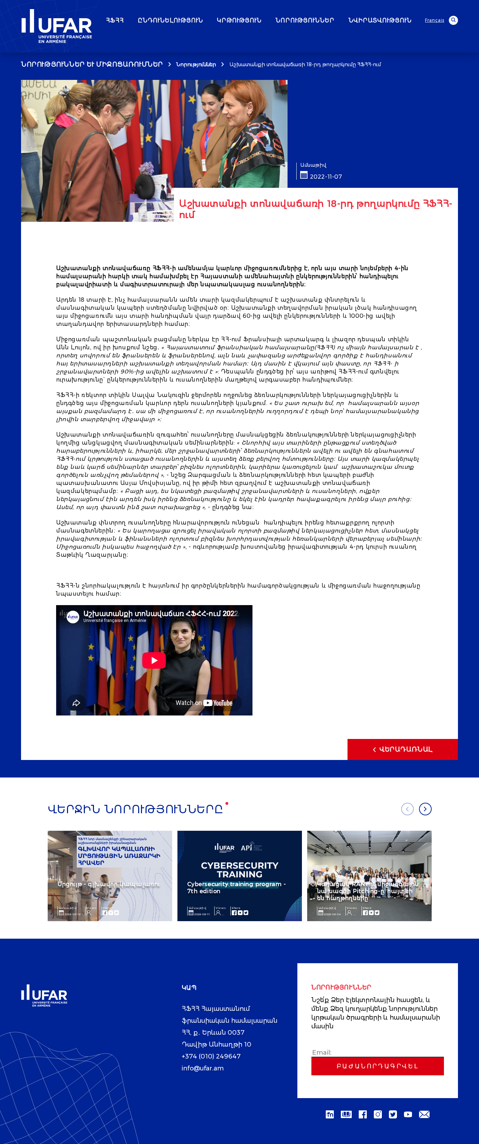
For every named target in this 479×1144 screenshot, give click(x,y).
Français (434, 20)
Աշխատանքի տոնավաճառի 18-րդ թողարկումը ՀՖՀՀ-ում (305, 64)
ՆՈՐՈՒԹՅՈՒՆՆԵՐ (305, 20)
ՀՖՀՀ (115, 20)
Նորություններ (196, 64)
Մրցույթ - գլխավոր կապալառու (109, 884)
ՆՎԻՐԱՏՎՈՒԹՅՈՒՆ (380, 20)
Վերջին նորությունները (136, 809)
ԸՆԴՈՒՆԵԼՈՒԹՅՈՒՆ (170, 20)
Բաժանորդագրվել (378, 1066)
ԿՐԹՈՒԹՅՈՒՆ (239, 20)
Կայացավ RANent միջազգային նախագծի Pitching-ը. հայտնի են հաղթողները (368, 891)
